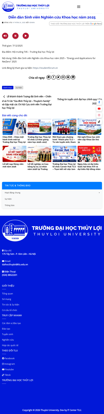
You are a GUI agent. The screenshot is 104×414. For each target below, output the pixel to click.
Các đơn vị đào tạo (11, 323)
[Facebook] (99, 102)
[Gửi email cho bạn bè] (63, 77)
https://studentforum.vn (45, 67)
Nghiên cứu (8, 339)
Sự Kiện (19, 87)
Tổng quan (7, 293)
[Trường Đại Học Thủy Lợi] (25, 7)
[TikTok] (99, 121)
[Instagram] (99, 115)
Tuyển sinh (7, 334)
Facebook (9, 358)
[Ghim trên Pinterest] (68, 77)
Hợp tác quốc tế (10, 345)
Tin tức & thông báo (17, 185)
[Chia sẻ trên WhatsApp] (48, 77)
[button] (79, 6)
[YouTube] (99, 108)
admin (32, 22)
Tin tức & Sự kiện (10, 304)
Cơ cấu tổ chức (9, 310)
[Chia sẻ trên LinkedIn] (73, 77)
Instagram (9, 363)
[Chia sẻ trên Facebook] (53, 77)
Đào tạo (6, 328)
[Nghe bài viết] (5, 36)
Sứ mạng (6, 299)
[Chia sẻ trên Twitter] (58, 77)
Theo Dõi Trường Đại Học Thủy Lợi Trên (70, 23)
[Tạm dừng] (15, 36)
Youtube (9, 369)
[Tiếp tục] (26, 36)
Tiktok (7, 374)
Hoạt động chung (12, 192)
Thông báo (9, 205)
